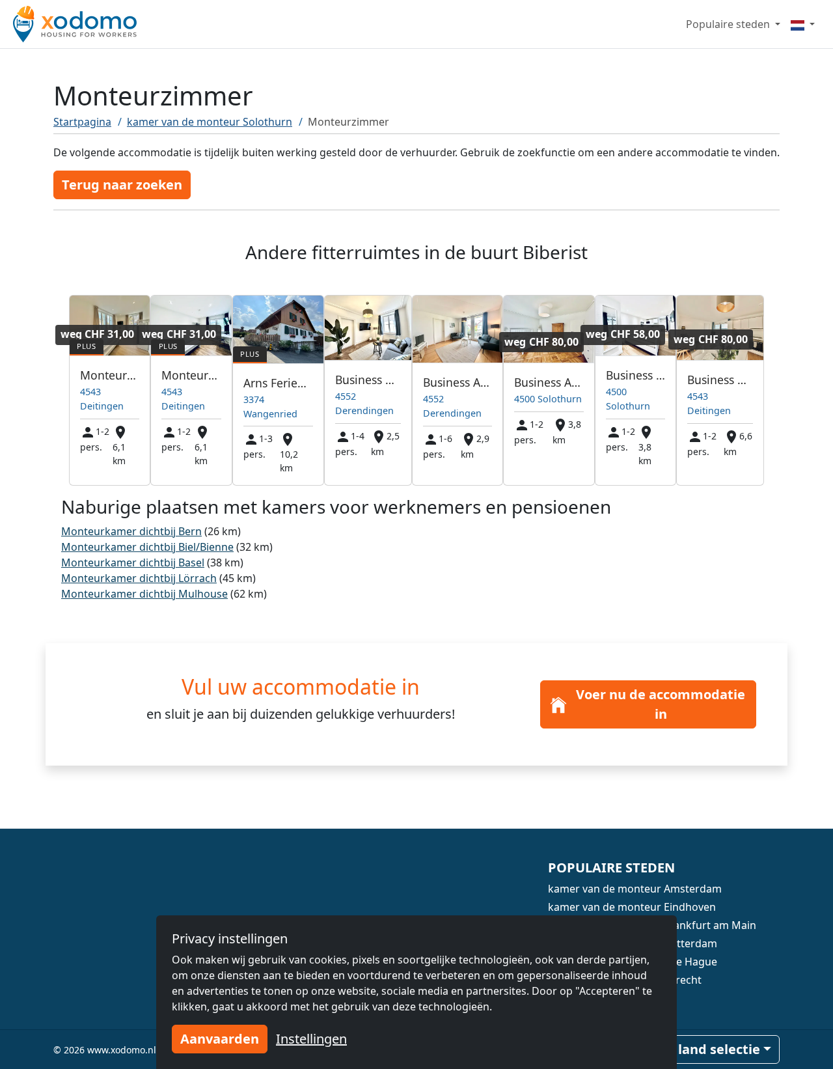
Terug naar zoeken (122, 184)
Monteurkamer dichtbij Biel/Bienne (147, 547)
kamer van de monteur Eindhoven (632, 907)
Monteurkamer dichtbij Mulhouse (144, 594)
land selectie (719, 1049)
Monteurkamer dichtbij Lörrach (139, 578)
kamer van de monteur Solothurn (209, 122)
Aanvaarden (219, 1039)
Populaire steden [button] (729, 24)
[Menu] (802, 24)
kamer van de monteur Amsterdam (635, 889)
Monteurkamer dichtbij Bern (131, 531)
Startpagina (82, 122)
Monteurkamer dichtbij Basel (132, 562)
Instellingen (311, 1039)
